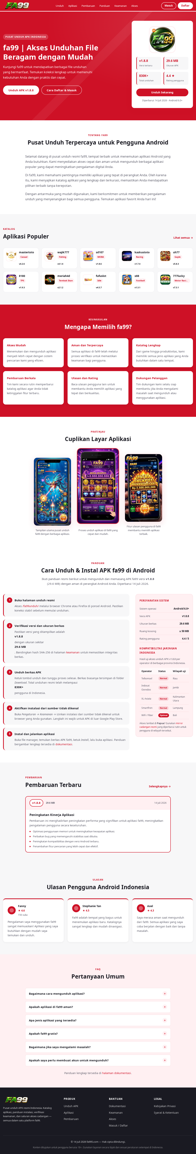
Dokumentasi (117, 1106)
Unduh (60, 5)
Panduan (105, 5)
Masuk (169, 5)
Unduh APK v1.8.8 (21, 90)
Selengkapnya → (160, 786)
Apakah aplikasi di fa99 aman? (51, 1007)
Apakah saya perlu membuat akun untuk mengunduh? (69, 1060)
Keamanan (120, 5)
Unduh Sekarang (162, 92)
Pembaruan (88, 5)
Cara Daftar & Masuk (62, 90)
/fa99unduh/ (31, 606)
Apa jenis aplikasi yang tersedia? (52, 1020)
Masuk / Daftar (118, 1125)
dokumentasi (64, 744)
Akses (134, 5)
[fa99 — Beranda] (17, 5)
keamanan (73, 652)
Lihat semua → (183, 237)
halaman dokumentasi (116, 1073)
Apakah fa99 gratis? (43, 1033)
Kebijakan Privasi (165, 1106)
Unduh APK (71, 1106)
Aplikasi (72, 5)
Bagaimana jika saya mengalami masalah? (60, 1047)
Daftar (185, 5)
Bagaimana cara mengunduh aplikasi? (57, 993)
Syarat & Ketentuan (166, 1112)
